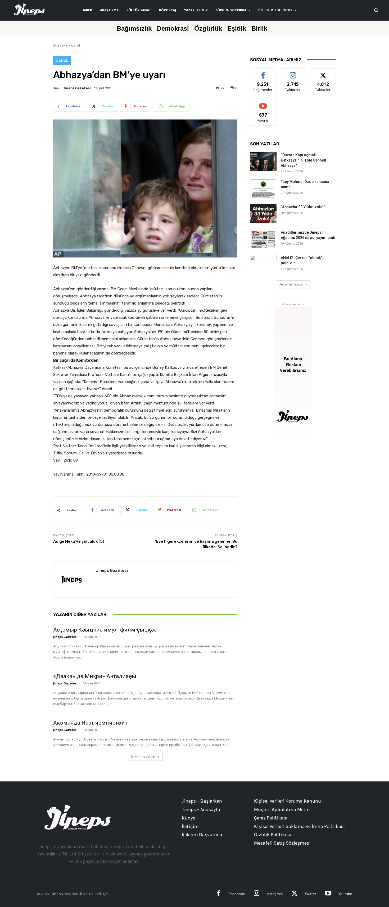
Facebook (237, 894)
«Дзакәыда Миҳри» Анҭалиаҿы (94, 676)
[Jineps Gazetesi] (57, 88)
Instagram (274, 894)
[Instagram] (257, 894)
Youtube (345, 894)
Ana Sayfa (60, 45)
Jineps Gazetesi (76, 88)
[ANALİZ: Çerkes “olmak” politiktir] (263, 264)
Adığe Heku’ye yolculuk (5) (78, 541)
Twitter (310, 894)
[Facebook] (218, 894)
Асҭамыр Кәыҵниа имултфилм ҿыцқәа (105, 630)
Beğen (263, 73)
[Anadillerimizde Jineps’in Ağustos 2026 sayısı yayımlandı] (263, 239)
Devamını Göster (143, 756)
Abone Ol (263, 103)
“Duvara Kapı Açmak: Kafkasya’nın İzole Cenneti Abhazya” (303, 160)
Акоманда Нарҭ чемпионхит (90, 723)
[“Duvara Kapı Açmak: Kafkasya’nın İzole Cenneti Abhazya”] (263, 161)
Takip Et (293, 73)
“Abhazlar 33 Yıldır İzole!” (303, 207)
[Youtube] (328, 894)
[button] (376, 10)
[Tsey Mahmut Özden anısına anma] (263, 188)
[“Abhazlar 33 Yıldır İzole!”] (263, 213)
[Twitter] (294, 894)
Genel (75, 45)
